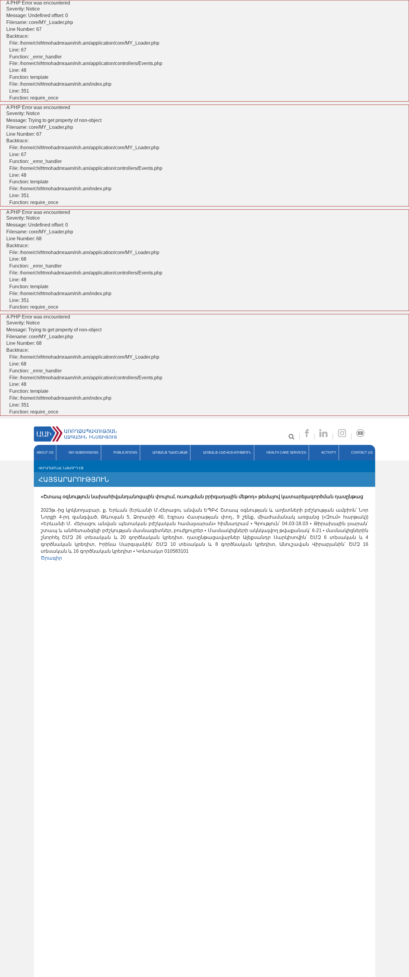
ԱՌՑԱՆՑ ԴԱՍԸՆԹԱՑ (169, 452)
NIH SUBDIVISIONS (83, 452)
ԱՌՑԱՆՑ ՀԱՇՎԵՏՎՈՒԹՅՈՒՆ (227, 452)
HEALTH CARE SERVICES (286, 452)
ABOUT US (45, 452)
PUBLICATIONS (125, 452)
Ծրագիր (51, 558)
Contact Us (361, 452)
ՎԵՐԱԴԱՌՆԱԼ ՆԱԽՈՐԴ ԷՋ (60, 468)
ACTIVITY (328, 452)
